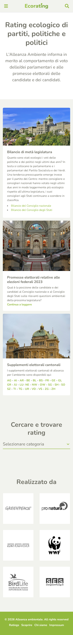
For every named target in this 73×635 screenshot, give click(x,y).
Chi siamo (40, 625)
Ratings (14, 625)
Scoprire (26, 625)
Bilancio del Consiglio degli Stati (31, 210)
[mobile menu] (6, 6)
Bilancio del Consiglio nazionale (31, 206)
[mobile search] (67, 6)
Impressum (56, 625)
